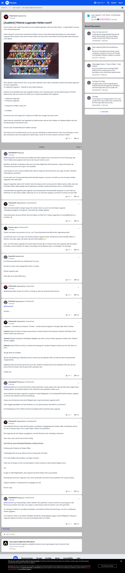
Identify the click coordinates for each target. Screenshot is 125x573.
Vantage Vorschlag (98, 81)
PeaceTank (11, 256)
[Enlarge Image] (42, 61)
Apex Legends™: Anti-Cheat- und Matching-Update (106, 16)
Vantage (95, 96)
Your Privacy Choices (107, 566)
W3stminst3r (13, 16)
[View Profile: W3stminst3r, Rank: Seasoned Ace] (6, 17)
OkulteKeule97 (12, 153)
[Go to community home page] (11, 3)
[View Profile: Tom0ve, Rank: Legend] (5, 228)
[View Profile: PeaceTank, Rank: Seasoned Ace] (5, 257)
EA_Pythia (94, 19)
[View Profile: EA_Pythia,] (89, 48)
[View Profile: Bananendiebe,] (89, 98)
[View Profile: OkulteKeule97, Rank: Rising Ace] (5, 154)
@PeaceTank (8, 291)
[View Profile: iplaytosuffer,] (89, 65)
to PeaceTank (30, 286)
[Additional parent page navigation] (10, 7)
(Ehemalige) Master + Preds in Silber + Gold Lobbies (106, 65)
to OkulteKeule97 (31, 203)
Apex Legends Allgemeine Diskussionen (32, 7)
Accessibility (68, 558)
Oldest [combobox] (79, 147)
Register (114, 3)
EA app (39, 558)
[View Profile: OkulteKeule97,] (89, 33)
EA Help (48, 558)
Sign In (121, 3)
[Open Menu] (122, 7)
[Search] (108, 3)
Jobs (78, 558)
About (57, 558)
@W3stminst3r (8, 158)
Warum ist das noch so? (100, 32)
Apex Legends (16, 7)
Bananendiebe (96, 105)
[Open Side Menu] (2, 2)
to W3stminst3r (23, 227)
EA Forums (4, 7)
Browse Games (27, 558)
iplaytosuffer (96, 74)
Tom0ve (10, 227)
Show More (6, 529)
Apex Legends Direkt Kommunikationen (105, 47)
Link (10, 372)
